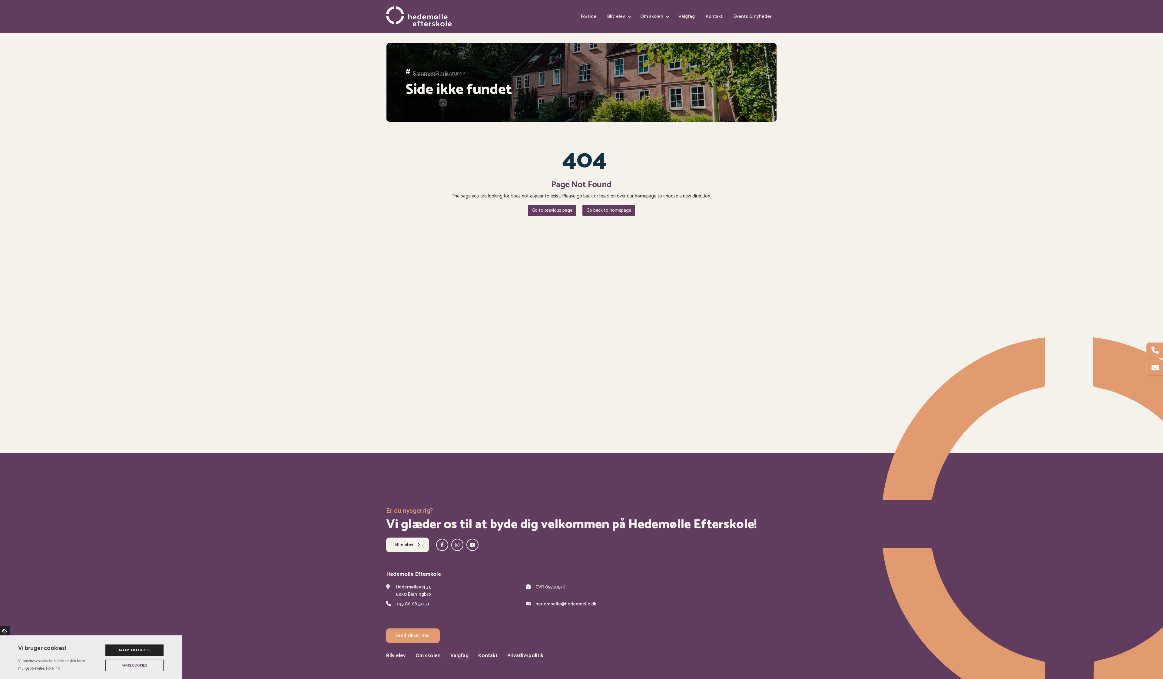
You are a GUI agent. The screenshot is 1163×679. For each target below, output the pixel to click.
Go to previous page (552, 210)
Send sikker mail (413, 635)
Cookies (5, 630)
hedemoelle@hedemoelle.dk (565, 604)
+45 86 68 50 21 (412, 604)
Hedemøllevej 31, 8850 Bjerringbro (413, 591)
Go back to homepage (608, 210)
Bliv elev (405, 545)
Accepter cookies (135, 650)
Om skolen (428, 656)
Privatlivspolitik (525, 656)
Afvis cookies (134, 665)
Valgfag (459, 656)
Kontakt (488, 656)
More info (53, 668)
